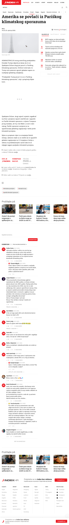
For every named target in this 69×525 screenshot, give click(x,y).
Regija (37, 12)
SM (4, 333)
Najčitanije (18, 12)
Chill (25, 509)
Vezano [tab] (62, 34)
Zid (32, 2)
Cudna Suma (10, 248)
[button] (4, 208)
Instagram (62, 495)
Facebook (61, 489)
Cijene (62, 2)
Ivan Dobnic (9, 311)
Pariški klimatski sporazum (10, 192)
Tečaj (46, 489)
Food (25, 498)
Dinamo (15, 492)
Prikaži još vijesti (53, 74)
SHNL (14, 498)
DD (9, 362)
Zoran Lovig (9, 321)
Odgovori (37, 500)
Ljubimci (26, 495)
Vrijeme (47, 498)
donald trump (22, 188)
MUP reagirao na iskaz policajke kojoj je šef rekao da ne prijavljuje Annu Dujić (55, 41)
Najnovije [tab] (45, 34)
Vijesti (37, 2)
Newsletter (59, 506)
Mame (25, 500)
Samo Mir (9, 332)
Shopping (26, 489)
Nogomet (15, 489)
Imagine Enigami (11, 430)
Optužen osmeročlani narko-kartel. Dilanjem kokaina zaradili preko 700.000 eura (55, 54)
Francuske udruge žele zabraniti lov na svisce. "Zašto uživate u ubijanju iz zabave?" (55, 67)
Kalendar (4, 509)
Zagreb (43, 12)
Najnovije (10, 12)
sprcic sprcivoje (10, 353)
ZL (3, 322)
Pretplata (26, 2)
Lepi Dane (9, 375)
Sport (43, 2)
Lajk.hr (36, 495)
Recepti (37, 492)
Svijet (32, 12)
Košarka (15, 500)
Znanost (4, 506)
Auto (25, 503)
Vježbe (36, 498)
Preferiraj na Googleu (60, 29)
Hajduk (15, 495)
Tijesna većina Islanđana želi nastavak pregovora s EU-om (53, 47)
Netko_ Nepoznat (11, 343)
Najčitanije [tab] (54, 34)
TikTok (61, 498)
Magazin (26, 486)
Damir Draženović (11, 384)
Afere (3, 512)
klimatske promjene (8, 188)
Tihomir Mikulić (14, 263)
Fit (24, 506)
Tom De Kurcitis (14, 403)
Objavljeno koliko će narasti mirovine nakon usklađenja (53, 60)
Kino (46, 495)
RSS (46, 500)
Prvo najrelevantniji (19, 244)
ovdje (10, 169)
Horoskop (26, 512)
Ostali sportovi (17, 509)
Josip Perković (10, 278)
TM (9, 263)
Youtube (61, 492)
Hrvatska (25, 12)
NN (4, 344)
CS (3, 249)
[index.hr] (11, 2)
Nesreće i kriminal (52, 12)
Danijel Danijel (14, 362)
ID (3, 312)
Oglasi (56, 2)
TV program (48, 492)
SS (3, 354)
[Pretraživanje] (66, 7)
